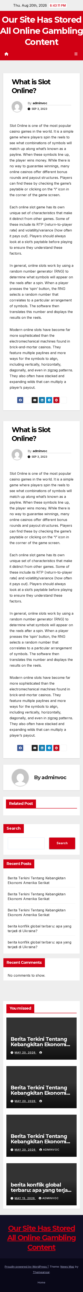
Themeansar (41, 1272)
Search (14, 828)
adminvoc (40, 103)
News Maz (67, 1266)
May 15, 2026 (25, 1198)
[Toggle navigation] (76, 53)
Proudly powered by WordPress (26, 1266)
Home (41, 1282)
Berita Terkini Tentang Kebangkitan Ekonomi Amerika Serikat (39, 1044)
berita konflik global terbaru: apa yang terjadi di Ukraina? (41, 1190)
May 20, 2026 (25, 1052)
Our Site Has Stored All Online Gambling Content (41, 30)
